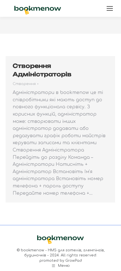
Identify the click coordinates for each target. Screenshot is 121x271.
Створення (24, 84)
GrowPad (73, 261)
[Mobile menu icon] (109, 8)
